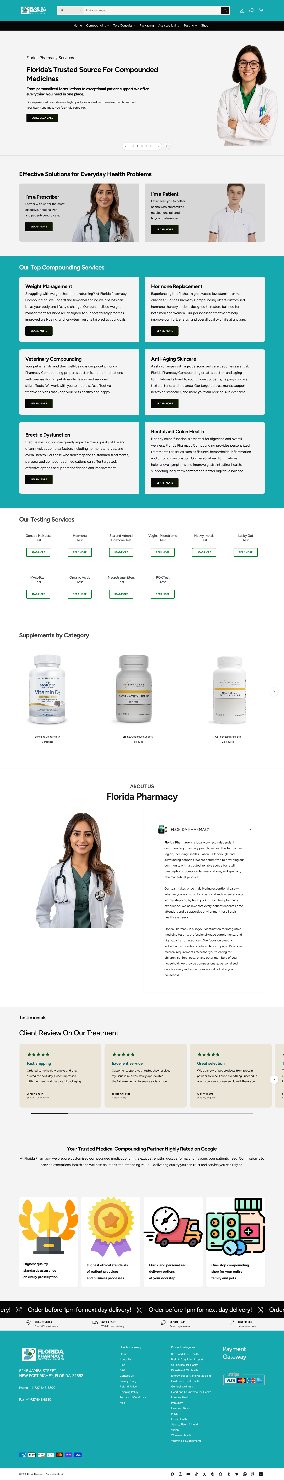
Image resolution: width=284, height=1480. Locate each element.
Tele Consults (123, 25)
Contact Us (127, 1375)
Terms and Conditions (133, 1397)
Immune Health (180, 1397)
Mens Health (179, 1419)
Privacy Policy (128, 1381)
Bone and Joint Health (47, 736)
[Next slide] (158, 146)
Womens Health (181, 1435)
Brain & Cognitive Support (138, 736)
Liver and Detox (180, 1408)
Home (123, 1354)
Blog (122, 1365)
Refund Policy (128, 1386)
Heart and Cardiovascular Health (191, 1392)
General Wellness (182, 1386)
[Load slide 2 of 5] (137, 146)
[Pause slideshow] (166, 146)
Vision (175, 1430)
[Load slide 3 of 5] (142, 146)
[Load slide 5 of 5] (151, 146)
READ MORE (38, 552)
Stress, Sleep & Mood (184, 1424)
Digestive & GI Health (184, 1370)
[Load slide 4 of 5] (146, 146)
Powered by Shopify (55, 1474)
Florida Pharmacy (35, 1474)
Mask (174, 1413)
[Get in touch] (251, 10)
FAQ (122, 1370)
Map (122, 1402)
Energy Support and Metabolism (191, 1375)
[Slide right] (274, 691)
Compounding (96, 25)
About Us (125, 1359)
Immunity (177, 1402)
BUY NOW (37, 112)
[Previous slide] (125, 146)
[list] (142, 569)
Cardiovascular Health (228, 736)
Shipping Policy (129, 1392)
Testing (189, 25)
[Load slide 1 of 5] (133, 146)
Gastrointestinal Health (185, 1381)
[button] (261, 10)
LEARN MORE (39, 226)
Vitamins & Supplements (186, 1440)
